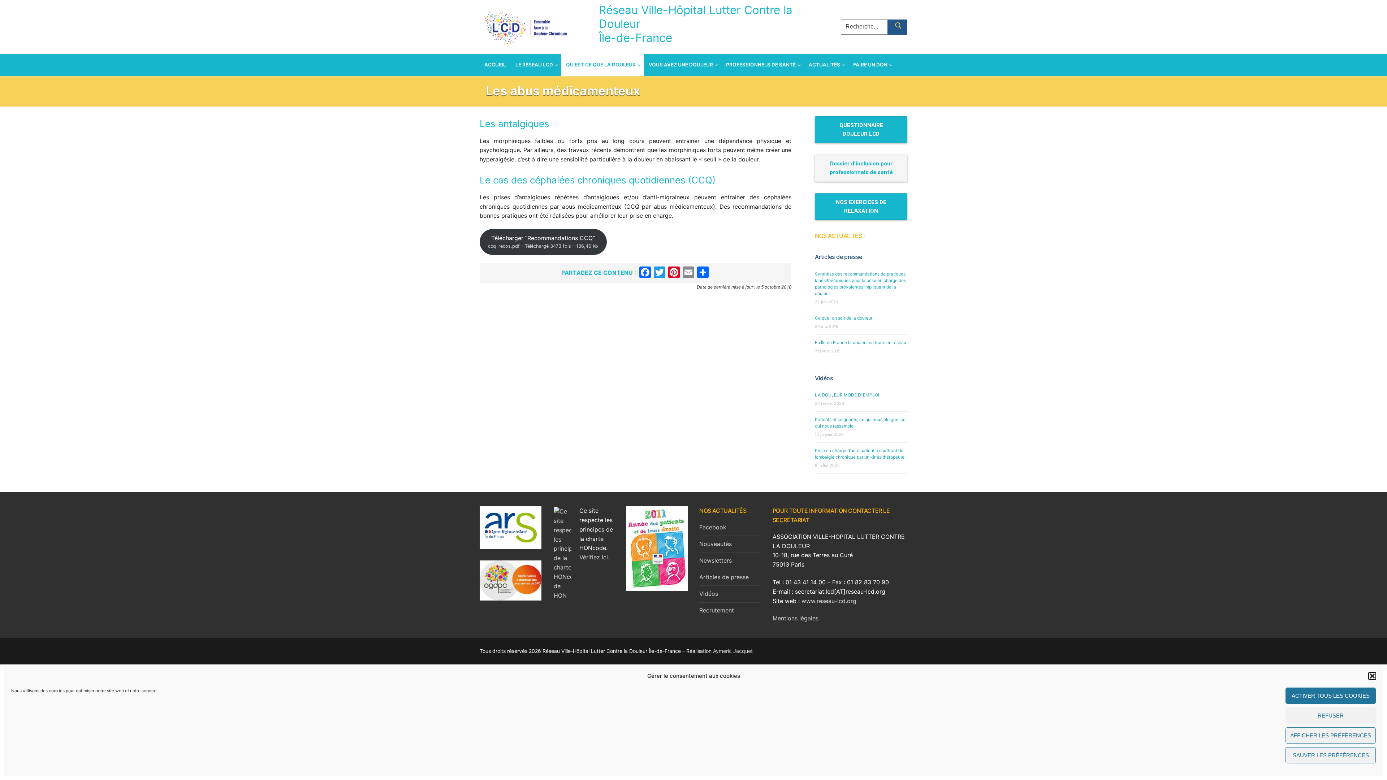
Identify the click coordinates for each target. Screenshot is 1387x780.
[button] (1372, 676)
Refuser (1331, 715)
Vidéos (824, 378)
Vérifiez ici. (594, 557)
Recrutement (716, 610)
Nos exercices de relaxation (861, 206)
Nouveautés (715, 543)
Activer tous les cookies (1331, 696)
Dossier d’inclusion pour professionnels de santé (861, 168)
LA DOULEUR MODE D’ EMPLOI (847, 395)
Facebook (712, 527)
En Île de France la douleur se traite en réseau (860, 342)
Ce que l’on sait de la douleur (843, 318)
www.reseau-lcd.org (828, 600)
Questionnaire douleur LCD (861, 129)
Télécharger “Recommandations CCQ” (543, 241)
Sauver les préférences (1331, 755)
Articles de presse (838, 256)
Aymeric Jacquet (733, 651)
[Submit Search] (897, 27)
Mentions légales (795, 618)
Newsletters (715, 560)
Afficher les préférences (1330, 735)
